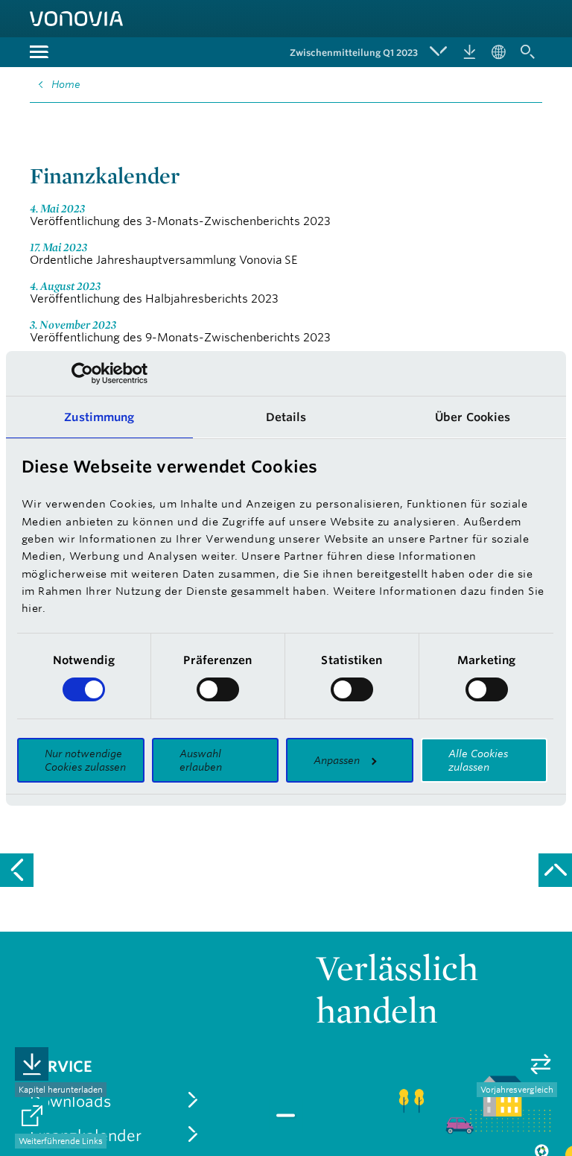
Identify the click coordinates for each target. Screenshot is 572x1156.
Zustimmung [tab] (99, 417)
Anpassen (337, 760)
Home (65, 84)
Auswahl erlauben (200, 760)
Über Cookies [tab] (472, 417)
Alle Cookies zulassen (478, 760)
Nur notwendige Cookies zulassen (85, 760)
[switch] (218, 689)
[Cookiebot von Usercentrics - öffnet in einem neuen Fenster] (82, 373)
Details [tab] (286, 417)
